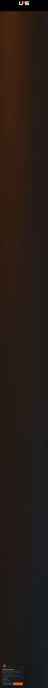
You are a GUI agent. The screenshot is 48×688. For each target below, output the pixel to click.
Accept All (18, 683)
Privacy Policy (5, 679)
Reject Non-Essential (8, 683)
